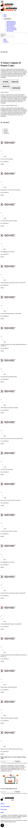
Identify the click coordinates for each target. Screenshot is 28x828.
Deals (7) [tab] (6, 131)
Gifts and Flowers (11, 26)
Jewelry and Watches (12, 29)
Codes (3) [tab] (6, 130)
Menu (2, 34)
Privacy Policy (4, 809)
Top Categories (7, 18)
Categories (6, 41)
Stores (5, 16)
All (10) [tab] (5, 129)
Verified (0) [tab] (6, 133)
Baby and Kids (10, 25)
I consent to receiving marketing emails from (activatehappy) (14, 763)
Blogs (5, 14)
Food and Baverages (11, 28)
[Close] (1, 12)
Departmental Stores (11, 22)
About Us (2, 803)
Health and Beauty (11, 21)
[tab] (5, 81)
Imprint (2, 812)
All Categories (10, 31)
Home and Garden (11, 24)
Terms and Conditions (5, 806)
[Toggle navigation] (2, 2)
